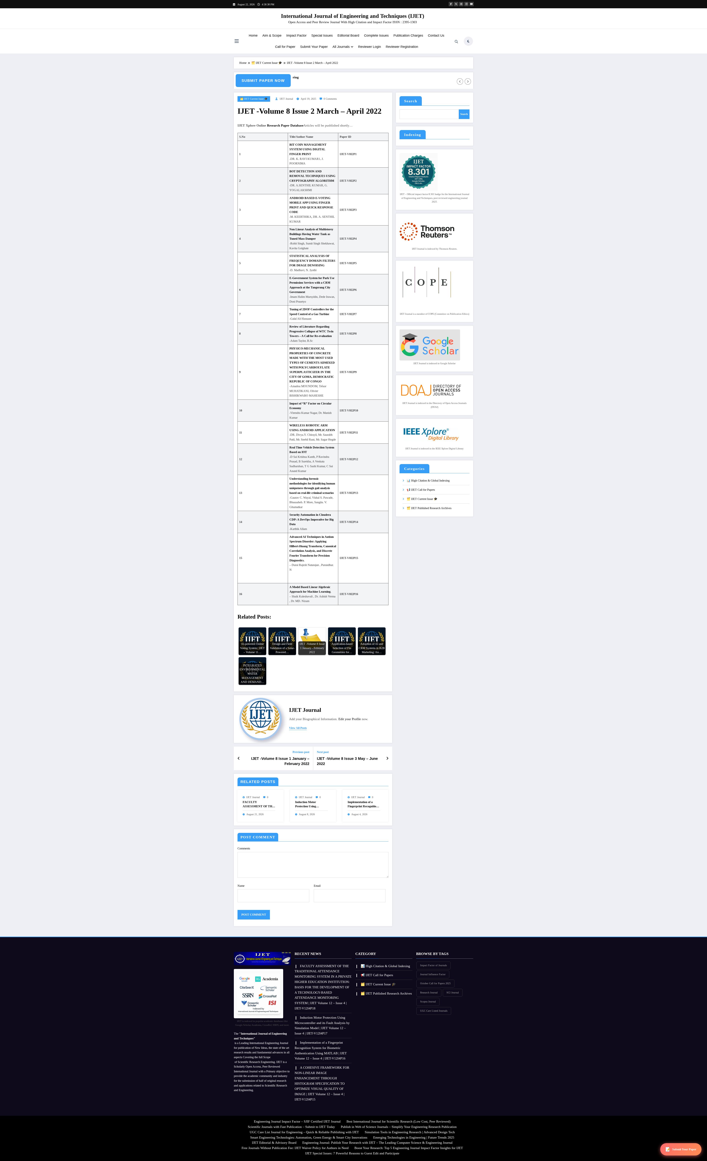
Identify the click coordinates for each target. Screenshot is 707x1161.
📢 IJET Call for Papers (421, 489)
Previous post (301, 752)
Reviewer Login (369, 47)
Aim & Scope (272, 35)
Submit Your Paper (314, 47)
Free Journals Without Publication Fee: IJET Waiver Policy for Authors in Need (295, 1148)
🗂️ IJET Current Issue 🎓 (254, 98)
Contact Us (436, 35)
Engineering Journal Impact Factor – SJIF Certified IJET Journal (297, 1121)
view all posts (298, 727)
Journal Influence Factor (433, 974)
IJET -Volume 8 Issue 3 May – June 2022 (347, 761)
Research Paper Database (285, 125)
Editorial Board (348, 35)
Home (253, 35)
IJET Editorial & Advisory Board (274, 1142)
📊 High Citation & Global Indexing (428, 480)
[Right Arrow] (468, 81)
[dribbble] (461, 4)
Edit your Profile (349, 719)
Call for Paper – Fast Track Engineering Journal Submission (323, 79)
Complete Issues (376, 35)
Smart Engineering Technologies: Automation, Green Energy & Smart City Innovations (308, 1137)
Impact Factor (296, 35)
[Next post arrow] (387, 758)
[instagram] (466, 4)
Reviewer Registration (402, 47)
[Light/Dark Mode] (468, 41)
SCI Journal (452, 992)
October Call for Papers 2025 (435, 983)
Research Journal (429, 992)
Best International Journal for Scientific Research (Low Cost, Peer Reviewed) (399, 1121)
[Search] (456, 41)
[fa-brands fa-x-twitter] (456, 4)
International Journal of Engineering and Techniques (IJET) (352, 16)
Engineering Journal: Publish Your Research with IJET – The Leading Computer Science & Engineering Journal (377, 1142)
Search (410, 101)
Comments (244, 848)
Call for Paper (285, 47)
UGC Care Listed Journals (433, 1010)
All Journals (341, 47)
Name (241, 885)
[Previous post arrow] (239, 758)
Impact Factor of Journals (433, 965)
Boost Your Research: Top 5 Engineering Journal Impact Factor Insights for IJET (408, 1148)
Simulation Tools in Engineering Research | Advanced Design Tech (410, 1132)
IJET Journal (286, 98)
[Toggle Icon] (236, 41)
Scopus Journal (428, 1001)
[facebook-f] (451, 4)
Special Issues (322, 35)
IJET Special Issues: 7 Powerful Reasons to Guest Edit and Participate (352, 1153)
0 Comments (330, 98)
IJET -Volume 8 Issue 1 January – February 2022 (280, 761)
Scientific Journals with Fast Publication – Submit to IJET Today (291, 1127)
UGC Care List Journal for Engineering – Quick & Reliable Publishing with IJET (304, 1132)
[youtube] (471, 4)
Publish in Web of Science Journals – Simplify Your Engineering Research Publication (399, 1127)
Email (317, 885)
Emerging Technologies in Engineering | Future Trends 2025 (413, 1137)
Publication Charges (408, 35)
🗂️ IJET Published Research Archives (429, 508)
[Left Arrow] (460, 81)
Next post (323, 752)
